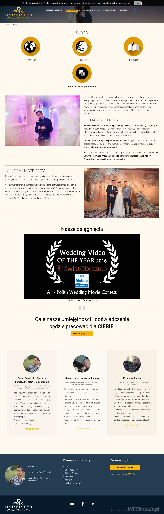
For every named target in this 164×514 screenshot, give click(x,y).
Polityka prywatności (74, 483)
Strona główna (54, 10)
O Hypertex (72, 10)
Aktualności (70, 476)
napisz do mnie (32, 429)
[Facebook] (135, 11)
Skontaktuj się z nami (82, 334)
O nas (67, 466)
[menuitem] (54, 11)
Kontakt (124, 10)
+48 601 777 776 (128, 474)
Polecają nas (90, 10)
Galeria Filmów (71, 473)
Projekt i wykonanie (135, 510)
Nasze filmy (109, 10)
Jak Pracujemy (71, 470)
